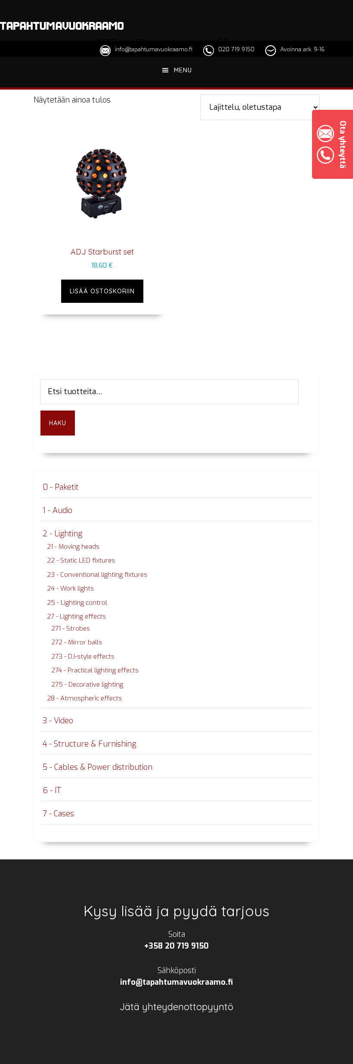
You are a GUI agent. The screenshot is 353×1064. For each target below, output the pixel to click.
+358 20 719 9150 (176, 946)
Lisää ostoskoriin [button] (102, 291)
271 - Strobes (70, 628)
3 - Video (58, 721)
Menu (183, 70)
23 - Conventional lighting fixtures (97, 574)
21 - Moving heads (73, 546)
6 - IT (52, 790)
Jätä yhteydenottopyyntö (176, 1007)
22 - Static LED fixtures (81, 560)
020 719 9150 (236, 49)
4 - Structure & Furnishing (89, 744)
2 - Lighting (62, 534)
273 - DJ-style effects (83, 656)
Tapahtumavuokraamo (62, 26)
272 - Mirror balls (76, 642)
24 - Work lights (70, 588)
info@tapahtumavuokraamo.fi (153, 49)
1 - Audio (57, 510)
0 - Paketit (61, 487)
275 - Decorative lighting (87, 684)
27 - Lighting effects (76, 616)
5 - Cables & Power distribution (97, 767)
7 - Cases (58, 814)
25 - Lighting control (77, 602)
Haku (57, 423)
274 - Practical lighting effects (95, 670)
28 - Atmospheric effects (84, 698)
